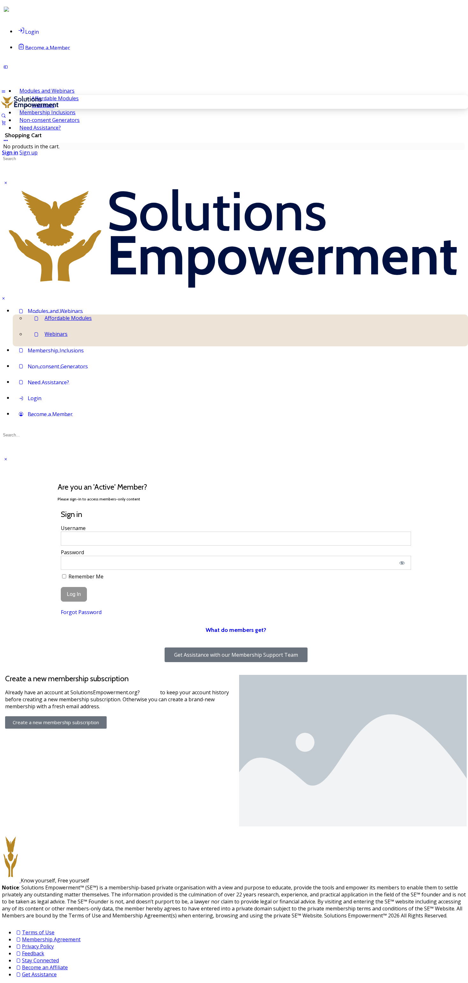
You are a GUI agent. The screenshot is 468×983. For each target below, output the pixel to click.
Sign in (10, 152)
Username (73, 528)
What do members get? (236, 629)
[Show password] (402, 563)
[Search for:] (31, 158)
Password (72, 552)
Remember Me (85, 576)
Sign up (28, 152)
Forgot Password (81, 612)
